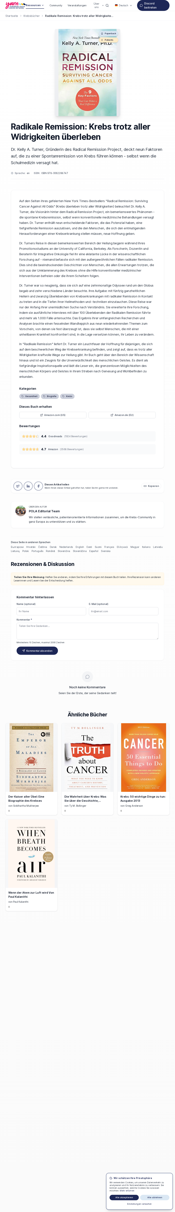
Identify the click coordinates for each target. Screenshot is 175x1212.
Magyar (135, 546)
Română (50, 551)
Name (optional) (26, 604)
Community (56, 5)
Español (93, 551)
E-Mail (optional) (98, 604)
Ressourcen (33, 5)
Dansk (53, 546)
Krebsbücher (32, 16)
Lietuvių (15, 551)
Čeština (42, 546)
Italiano (146, 546)
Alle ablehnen (154, 1197)
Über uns (96, 5)
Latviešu (158, 546)
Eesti (89, 546)
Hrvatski (31, 546)
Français (109, 546)
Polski (25, 551)
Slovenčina (64, 551)
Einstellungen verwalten (139, 1204)
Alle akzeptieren (124, 1197)
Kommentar (24, 619)
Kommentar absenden (39, 650)
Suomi (98, 546)
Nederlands (66, 546)
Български (17, 546)
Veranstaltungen (77, 5)
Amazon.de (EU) (124, 415)
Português (37, 551)
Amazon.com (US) (54, 415)
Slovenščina (80, 551)
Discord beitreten (150, 5)
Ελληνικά (122, 546)
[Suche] (107, 5)
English (80, 546)
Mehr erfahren (127, 1190)
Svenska (105, 551)
